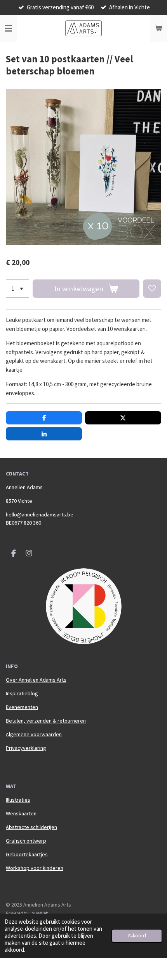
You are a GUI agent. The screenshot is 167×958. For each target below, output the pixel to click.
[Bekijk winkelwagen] (158, 28)
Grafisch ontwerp (26, 840)
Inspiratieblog (22, 693)
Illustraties (18, 799)
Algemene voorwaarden (34, 734)
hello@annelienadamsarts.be (39, 514)
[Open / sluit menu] (8, 28)
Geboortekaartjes (27, 854)
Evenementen (22, 707)
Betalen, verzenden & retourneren (46, 720)
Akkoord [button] (137, 935)
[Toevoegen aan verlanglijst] (152, 288)
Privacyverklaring (26, 747)
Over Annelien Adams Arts (36, 679)
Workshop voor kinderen (34, 867)
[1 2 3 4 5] (17, 288)
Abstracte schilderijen (31, 827)
